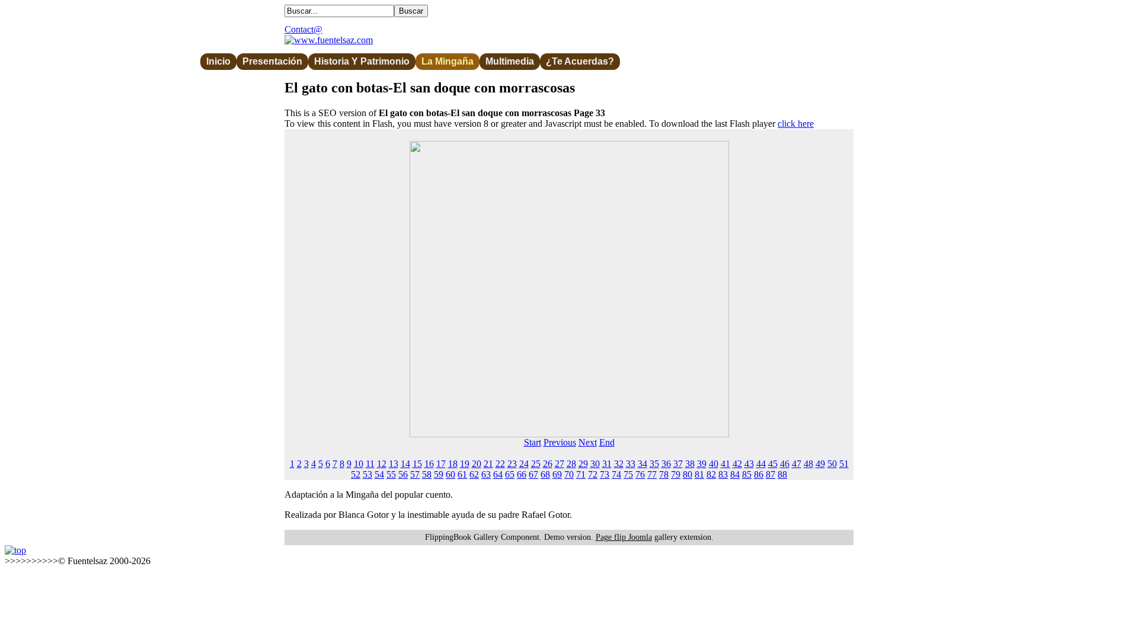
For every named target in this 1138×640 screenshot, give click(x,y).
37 (678, 464)
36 (666, 464)
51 (844, 464)
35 (654, 464)
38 (690, 464)
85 (747, 474)
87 (770, 474)
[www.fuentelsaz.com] (328, 40)
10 (358, 464)
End (607, 442)
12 (381, 464)
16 (429, 464)
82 (711, 474)
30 (595, 464)
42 (737, 464)
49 (820, 464)
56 (403, 474)
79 (675, 474)
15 (417, 464)
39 (702, 464)
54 (379, 474)
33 (630, 464)
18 (453, 464)
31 (607, 464)
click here (796, 124)
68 (545, 474)
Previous (560, 442)
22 (500, 464)
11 (370, 464)
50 (832, 464)
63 (486, 474)
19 (464, 464)
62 (474, 474)
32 (619, 464)
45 (773, 464)
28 (571, 464)
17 (441, 464)
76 (640, 474)
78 (664, 474)
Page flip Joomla (624, 537)
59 (438, 474)
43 (749, 464)
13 (393, 464)
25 (536, 464)
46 (784, 464)
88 (782, 474)
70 (569, 474)
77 (652, 474)
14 (405, 464)
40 (713, 464)
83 (723, 474)
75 (628, 474)
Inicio (218, 61)
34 (642, 464)
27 (559, 464)
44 (761, 464)
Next (587, 442)
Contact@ (303, 29)
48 (808, 464)
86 (758, 474)
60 (450, 474)
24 (524, 464)
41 (725, 464)
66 (521, 474)
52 (355, 474)
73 (604, 474)
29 (583, 464)
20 (476, 464)
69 (557, 474)
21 (488, 464)
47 (796, 464)
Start (532, 442)
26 (547, 464)
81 (699, 474)
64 (498, 474)
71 (581, 474)
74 (616, 474)
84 (735, 474)
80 (687, 474)
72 (592, 474)
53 (367, 474)
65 (509, 474)
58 (426, 474)
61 (462, 474)
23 (512, 464)
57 (415, 474)
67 (533, 474)
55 (391, 474)
